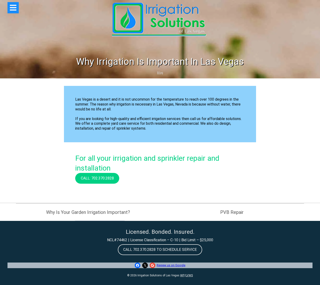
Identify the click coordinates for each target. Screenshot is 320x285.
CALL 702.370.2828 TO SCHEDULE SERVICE (160, 249)
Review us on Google (171, 265)
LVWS (189, 275)
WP (182, 275)
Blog (160, 72)
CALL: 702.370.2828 (97, 178)
